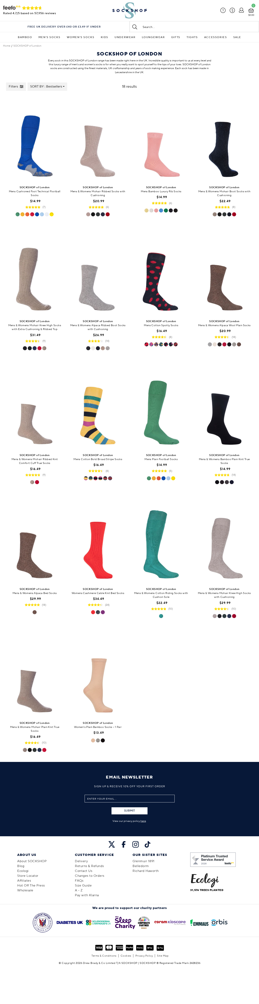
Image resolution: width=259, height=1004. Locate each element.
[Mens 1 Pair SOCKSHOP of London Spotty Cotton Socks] (161, 273)
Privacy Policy (144, 955)
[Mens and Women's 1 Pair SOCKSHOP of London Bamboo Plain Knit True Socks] (224, 406)
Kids (104, 37)
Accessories (215, 37)
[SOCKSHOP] (129, 10)
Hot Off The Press (31, 885)
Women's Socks (80, 37)
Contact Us (83, 871)
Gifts (175, 37)
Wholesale (25, 890)
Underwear (125, 37)
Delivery (81, 861)
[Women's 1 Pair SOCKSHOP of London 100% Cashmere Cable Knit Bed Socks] (98, 540)
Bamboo (25, 37)
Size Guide (83, 885)
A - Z (79, 890)
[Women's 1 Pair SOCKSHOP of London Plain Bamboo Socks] (98, 674)
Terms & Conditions (103, 955)
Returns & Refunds (89, 866)
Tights (192, 37)
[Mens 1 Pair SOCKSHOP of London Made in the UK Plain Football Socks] (161, 406)
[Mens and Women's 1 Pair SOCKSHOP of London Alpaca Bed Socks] (34, 540)
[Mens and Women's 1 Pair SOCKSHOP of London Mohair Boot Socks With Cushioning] (224, 139)
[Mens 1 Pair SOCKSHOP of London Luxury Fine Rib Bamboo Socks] (161, 139)
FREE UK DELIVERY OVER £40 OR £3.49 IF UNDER (64, 26)
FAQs (79, 881)
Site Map (163, 955)
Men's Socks (49, 37)
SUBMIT (129, 811)
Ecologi (23, 871)
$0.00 (251, 15)
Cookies (126, 955)
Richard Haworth (146, 871)
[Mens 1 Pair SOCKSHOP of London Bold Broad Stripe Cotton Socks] (98, 406)
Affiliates (24, 881)
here (143, 821)
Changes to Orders (89, 876)
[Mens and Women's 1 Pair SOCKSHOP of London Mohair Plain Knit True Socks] (34, 674)
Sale (237, 37)
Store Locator (27, 876)
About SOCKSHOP (32, 861)
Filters (13, 86)
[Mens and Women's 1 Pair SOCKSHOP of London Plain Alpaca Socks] (224, 273)
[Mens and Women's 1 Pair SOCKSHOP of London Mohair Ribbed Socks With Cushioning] (98, 139)
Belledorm (141, 866)
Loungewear (153, 37)
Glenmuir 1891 (144, 861)
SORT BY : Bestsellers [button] (46, 86)
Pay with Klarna (87, 895)
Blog (20, 866)
